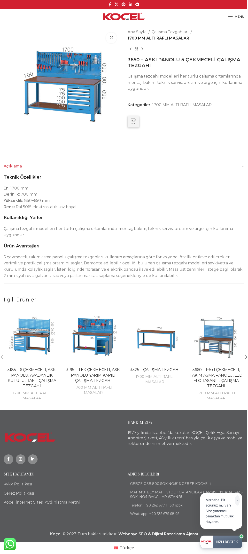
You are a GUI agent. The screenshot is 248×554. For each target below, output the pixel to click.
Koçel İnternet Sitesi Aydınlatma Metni (42, 502)
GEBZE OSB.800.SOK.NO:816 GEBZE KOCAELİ (170, 484)
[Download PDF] (133, 121)
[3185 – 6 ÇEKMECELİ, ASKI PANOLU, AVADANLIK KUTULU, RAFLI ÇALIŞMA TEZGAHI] (32, 337)
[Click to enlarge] (111, 37)
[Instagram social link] (20, 459)
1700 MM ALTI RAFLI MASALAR (158, 38)
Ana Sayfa (137, 32)
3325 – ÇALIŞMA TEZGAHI (155, 369)
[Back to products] (136, 49)
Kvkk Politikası (18, 484)
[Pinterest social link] (123, 4)
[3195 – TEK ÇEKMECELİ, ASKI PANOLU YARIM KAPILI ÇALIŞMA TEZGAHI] (93, 337)
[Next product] (142, 49)
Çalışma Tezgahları (170, 32)
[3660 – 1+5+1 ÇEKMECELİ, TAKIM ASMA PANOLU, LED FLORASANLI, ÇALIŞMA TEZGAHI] (216, 337)
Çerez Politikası (19, 493)
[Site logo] (124, 16)
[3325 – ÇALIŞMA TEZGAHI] (154, 337)
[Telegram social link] (137, 4)
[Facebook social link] (110, 4)
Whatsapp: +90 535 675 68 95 (154, 514)
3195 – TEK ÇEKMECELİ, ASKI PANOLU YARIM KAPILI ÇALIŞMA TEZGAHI (93, 375)
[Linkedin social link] (130, 4)
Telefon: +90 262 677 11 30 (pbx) (156, 505)
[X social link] (116, 4)
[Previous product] (130, 49)
